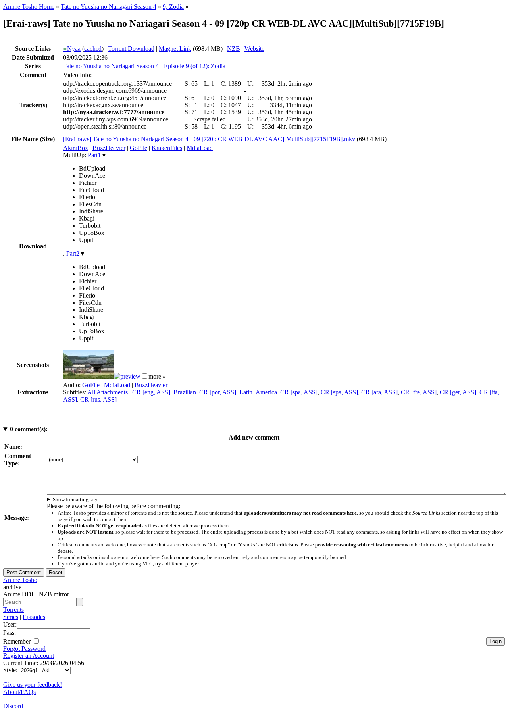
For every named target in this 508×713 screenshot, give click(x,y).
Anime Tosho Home (28, 6)
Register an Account (28, 655)
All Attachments (107, 392)
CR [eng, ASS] (151, 392)
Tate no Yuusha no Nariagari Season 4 (108, 6)
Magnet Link (175, 48)
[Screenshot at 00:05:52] (127, 376)
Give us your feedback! (32, 684)
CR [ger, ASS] (458, 392)
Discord (13, 706)
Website (254, 48)
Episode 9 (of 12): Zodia (194, 66)
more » (157, 376)
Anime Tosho (20, 580)
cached (93, 48)
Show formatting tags (75, 499)
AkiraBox (75, 147)
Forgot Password (24, 648)
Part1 (94, 155)
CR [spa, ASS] (339, 392)
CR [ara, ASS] (379, 392)
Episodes (34, 616)
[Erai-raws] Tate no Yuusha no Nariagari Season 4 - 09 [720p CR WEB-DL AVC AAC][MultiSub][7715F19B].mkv (209, 139)
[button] (144, 376)
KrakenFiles (167, 147)
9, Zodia (173, 6)
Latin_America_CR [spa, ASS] (278, 392)
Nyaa (72, 48)
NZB (233, 48)
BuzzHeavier (108, 147)
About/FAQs (19, 691)
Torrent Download (131, 48)
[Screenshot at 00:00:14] (88, 376)
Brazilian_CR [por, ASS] (204, 392)
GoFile (138, 147)
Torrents (13, 609)
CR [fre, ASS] (419, 392)
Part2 (72, 253)
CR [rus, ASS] (98, 399)
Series (10, 616)
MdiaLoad (200, 147)
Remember (17, 641)
